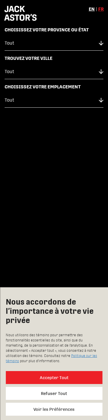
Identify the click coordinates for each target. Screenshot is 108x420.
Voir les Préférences (54, 409)
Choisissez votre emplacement (43, 87)
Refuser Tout (54, 393)
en (92, 9)
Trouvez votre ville (28, 58)
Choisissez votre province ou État (47, 30)
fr (101, 9)
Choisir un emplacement (54, 126)
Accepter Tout (54, 377)
